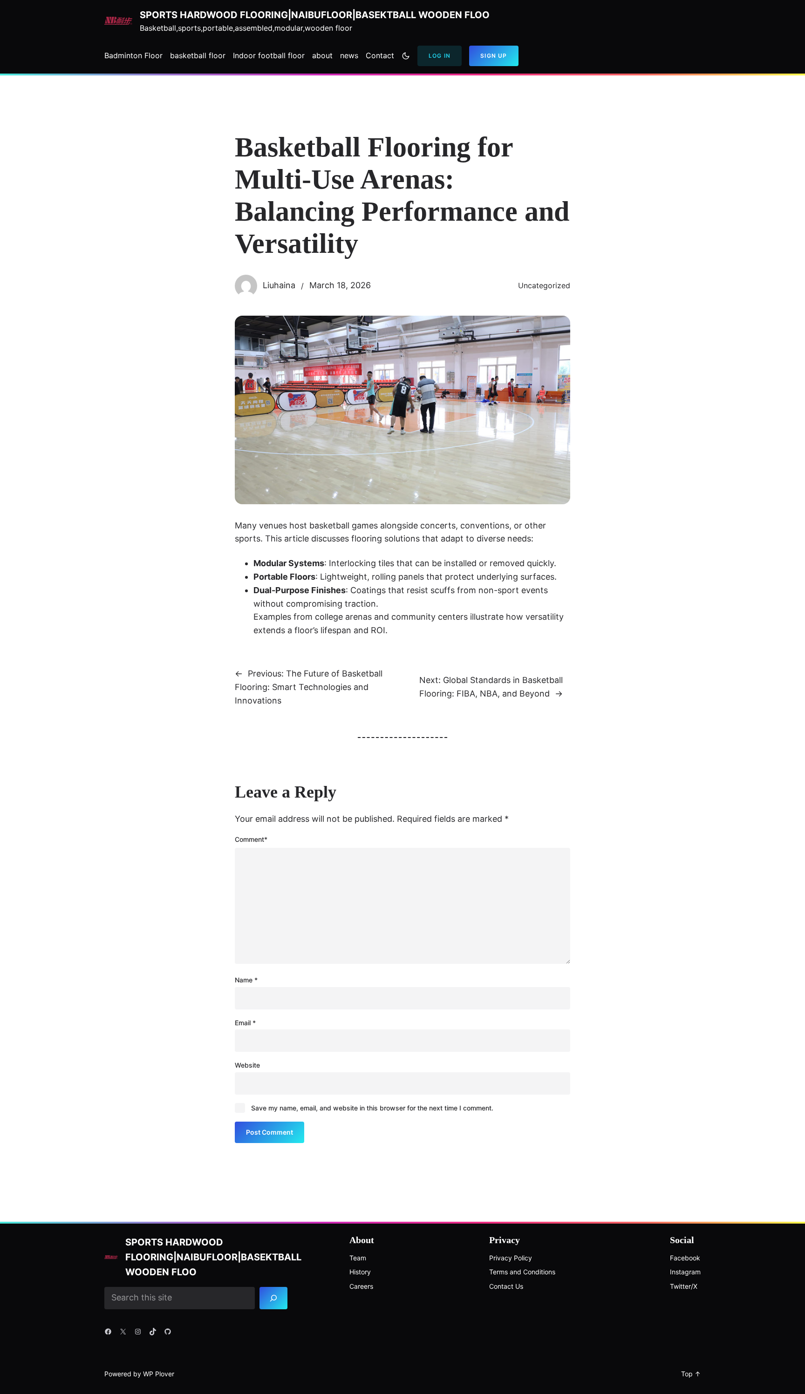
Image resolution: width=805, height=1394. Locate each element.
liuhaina (279, 285)
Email (245, 1023)
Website (247, 1065)
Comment (251, 839)
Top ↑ (691, 1374)
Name (246, 980)
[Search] (273, 1298)
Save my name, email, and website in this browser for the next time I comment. (372, 1108)
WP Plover (158, 1374)
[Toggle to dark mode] (406, 56)
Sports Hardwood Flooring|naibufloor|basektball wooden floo (315, 14)
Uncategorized (544, 285)
